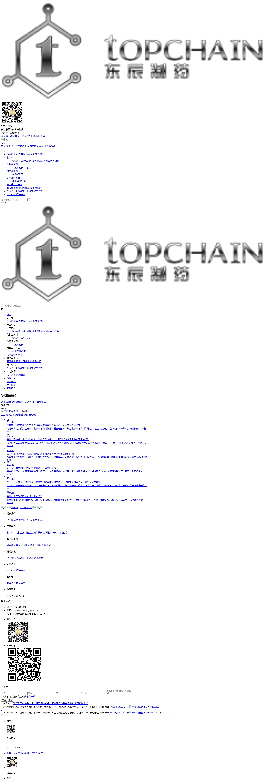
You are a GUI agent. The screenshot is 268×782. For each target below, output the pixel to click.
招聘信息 (20, 194)
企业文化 (30, 154)
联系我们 (43, 136)
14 (26, 507)
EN (4, 202)
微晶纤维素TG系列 (21, 168)
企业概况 (11, 154)
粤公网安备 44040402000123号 (147, 707)
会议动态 (20, 191)
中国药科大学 (81, 703)
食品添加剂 (12, 171)
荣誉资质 (39, 154)
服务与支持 (30, 146)
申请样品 (19, 136)
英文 (3, 143)
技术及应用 (35, 188)
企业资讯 (11, 191)
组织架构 (20, 154)
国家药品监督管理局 (30, 703)
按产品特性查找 (14, 184)
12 (21, 507)
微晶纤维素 (17, 161)
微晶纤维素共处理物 (49, 161)
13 (24, 507)
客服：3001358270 (34, 753)
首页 (3, 146)
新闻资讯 (41, 146)
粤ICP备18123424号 (119, 707)
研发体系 (11, 188)
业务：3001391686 (16, 753)
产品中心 (20, 146)
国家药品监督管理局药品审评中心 (57, 703)
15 (28, 507)
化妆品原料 (12, 164)
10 (17, 507)
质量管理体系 (23, 188)
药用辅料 (11, 157)
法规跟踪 (38, 191)
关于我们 (10, 146)
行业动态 (29, 191)
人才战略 (11, 194)
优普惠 (16, 703)
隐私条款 (30, 696)
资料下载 (7, 136)
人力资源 (50, 146)
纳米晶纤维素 (13, 178)
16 (30, 507)
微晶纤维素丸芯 (31, 161)
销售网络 (31, 136)
